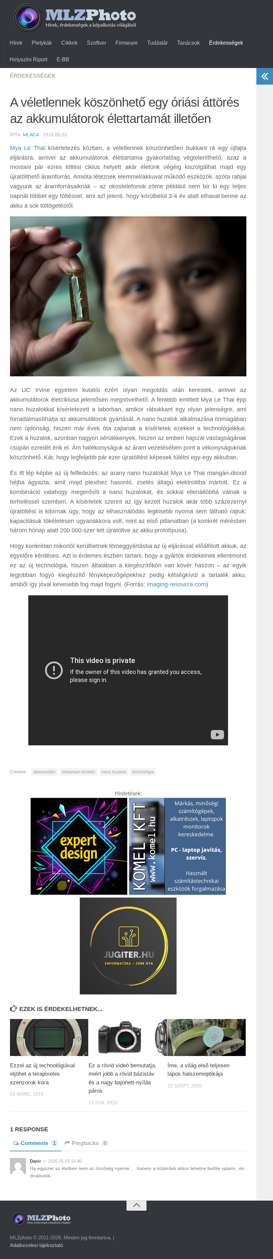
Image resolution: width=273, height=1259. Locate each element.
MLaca (31, 134)
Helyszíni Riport (28, 59)
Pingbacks (89, 1143)
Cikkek (69, 43)
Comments (38, 1143)
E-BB (63, 59)
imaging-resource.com (176, 584)
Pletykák (42, 43)
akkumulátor (44, 772)
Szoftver (96, 43)
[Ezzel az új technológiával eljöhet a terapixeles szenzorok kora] (49, 1037)
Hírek (16, 43)
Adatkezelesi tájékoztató (36, 1245)
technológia (143, 772)
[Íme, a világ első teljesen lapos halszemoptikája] (206, 1037)
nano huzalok (114, 772)
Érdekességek (226, 43)
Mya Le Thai (27, 148)
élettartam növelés (78, 772)
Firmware (127, 43)
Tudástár (157, 43)
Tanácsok (188, 43)
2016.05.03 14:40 (65, 1161)
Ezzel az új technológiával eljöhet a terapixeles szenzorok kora (42, 1074)
